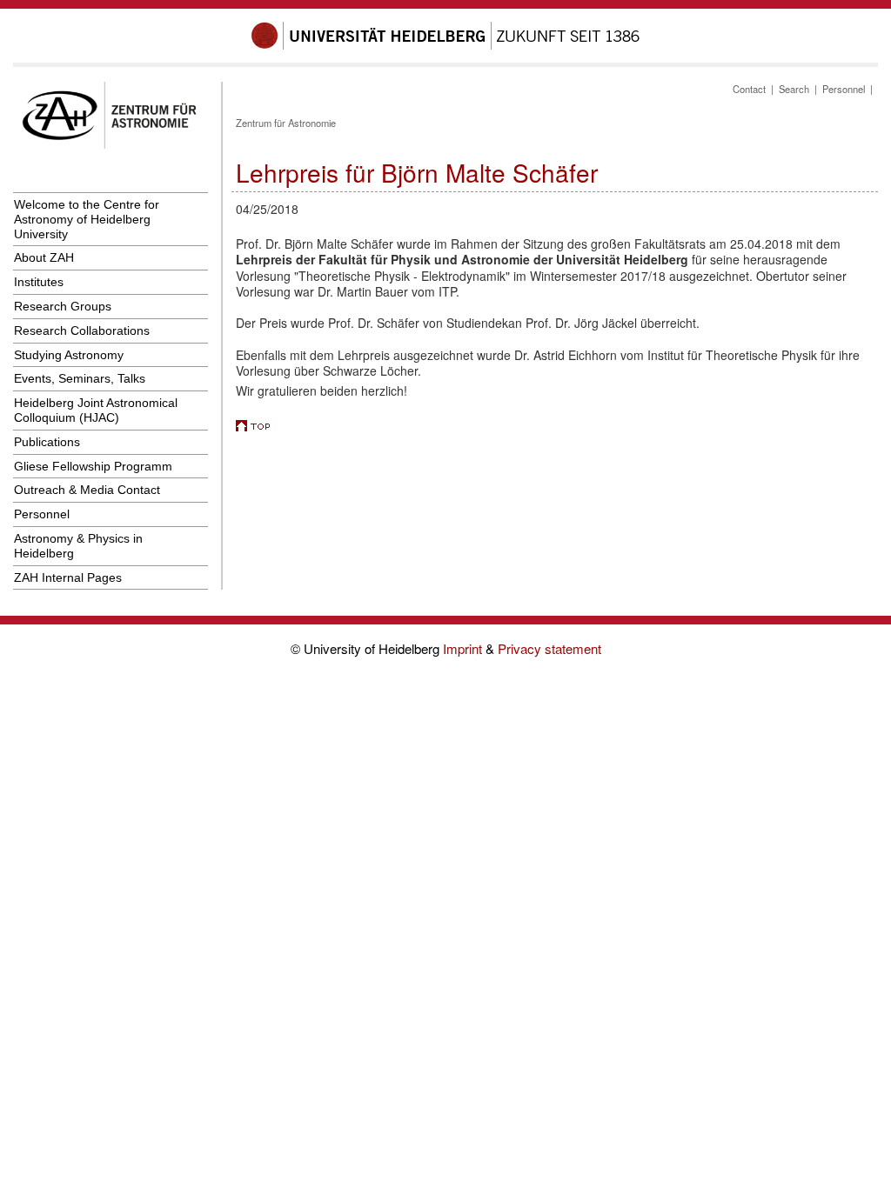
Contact (749, 89)
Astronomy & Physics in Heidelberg (78, 545)
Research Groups (62, 306)
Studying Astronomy (69, 355)
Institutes (39, 282)
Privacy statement (549, 648)
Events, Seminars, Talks (79, 378)
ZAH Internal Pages (68, 577)
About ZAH (44, 257)
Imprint (464, 648)
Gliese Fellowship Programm (93, 466)
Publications (47, 442)
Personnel (42, 514)
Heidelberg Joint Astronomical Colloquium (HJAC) (96, 410)
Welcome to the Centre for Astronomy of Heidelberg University (86, 219)
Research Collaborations (82, 330)
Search (794, 89)
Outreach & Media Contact (87, 490)
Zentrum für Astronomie (286, 123)
